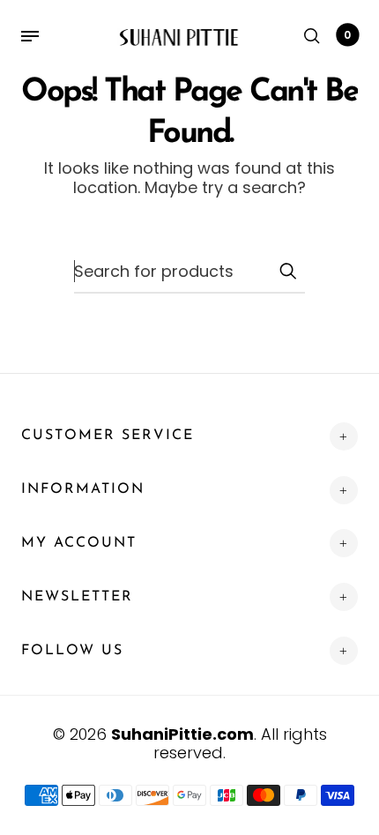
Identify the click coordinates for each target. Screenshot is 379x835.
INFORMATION (83, 489)
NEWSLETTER (77, 597)
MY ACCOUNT (79, 543)
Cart (347, 34)
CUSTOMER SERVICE (107, 436)
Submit (287, 270)
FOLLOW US (72, 651)
